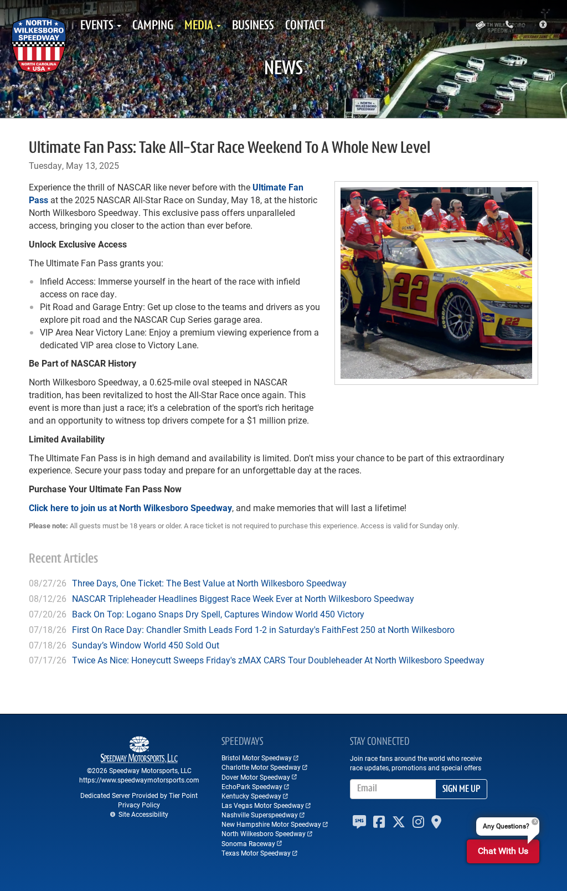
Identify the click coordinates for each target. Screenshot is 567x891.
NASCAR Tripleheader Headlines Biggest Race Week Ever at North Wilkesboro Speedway (243, 598)
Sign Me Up (461, 790)
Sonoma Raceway (248, 843)
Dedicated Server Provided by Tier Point (139, 795)
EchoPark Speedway (251, 786)
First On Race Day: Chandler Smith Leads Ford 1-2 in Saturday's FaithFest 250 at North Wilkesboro (263, 629)
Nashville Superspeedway (259, 814)
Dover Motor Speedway (255, 776)
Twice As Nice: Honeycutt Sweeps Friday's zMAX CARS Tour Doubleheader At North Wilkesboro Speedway (278, 660)
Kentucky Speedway (251, 795)
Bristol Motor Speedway (256, 757)
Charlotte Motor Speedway (261, 767)
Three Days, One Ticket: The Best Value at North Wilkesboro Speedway (209, 583)
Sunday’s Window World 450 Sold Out (145, 645)
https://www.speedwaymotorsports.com (139, 779)
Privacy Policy (139, 804)
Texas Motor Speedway (256, 852)
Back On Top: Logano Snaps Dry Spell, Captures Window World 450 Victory (218, 614)
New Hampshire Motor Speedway (271, 824)
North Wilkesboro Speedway (263, 833)
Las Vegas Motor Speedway (262, 805)
